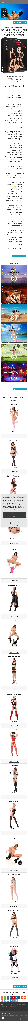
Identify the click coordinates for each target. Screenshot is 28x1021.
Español (19, 1004)
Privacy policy (15, 525)
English (7, 1004)
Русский (4, 1006)
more (14, 520)
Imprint (11, 525)
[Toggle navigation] (3, 2)
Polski (10, 1006)
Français (13, 1004)
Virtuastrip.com (6, 1013)
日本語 (15, 1006)
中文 (19, 1006)
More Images (13, 435)
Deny (14, 516)
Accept (14, 513)
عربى (3, 1008)
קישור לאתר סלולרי (20, 22)
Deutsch (24, 1004)
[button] (2, 997)
